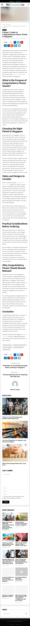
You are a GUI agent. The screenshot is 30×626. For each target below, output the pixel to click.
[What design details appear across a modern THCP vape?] (21, 537)
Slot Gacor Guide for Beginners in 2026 (8, 596)
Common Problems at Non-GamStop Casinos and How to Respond (8, 579)
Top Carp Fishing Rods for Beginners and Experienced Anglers (14, 441)
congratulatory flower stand (19, 345)
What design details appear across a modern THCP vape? (21, 544)
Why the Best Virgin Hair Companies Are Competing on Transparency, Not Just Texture (21, 598)
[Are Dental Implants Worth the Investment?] (21, 571)
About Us (18, 1)
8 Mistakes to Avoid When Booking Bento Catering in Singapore (15, 366)
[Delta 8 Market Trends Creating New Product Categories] (21, 517)
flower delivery (6, 349)
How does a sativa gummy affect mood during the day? (8, 544)
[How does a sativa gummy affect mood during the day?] (8, 537)
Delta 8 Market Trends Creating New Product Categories (21, 524)
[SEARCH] (26, 613)
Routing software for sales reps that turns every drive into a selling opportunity (8, 561)
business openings (7, 345)
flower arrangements (18, 347)
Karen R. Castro (7, 38)
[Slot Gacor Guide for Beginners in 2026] (8, 589)
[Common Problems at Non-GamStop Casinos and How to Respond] (8, 571)
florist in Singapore (18, 74)
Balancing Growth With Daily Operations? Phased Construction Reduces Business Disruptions (8, 526)
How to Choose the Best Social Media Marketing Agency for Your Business (21, 561)
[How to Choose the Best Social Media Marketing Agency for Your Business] (21, 554)
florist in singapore (7, 347)
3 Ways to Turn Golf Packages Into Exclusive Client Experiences (12, 417)
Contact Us (12, 1)
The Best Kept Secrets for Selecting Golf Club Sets (15, 375)
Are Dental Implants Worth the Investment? (21, 579)
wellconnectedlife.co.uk (18, 621)
